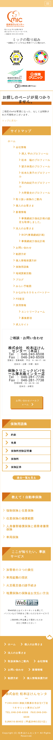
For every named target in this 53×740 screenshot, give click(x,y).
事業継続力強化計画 (33, 241)
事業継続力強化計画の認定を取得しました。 (34, 220)
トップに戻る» (10, 120)
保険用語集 (22, 266)
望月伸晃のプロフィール (35, 166)
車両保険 (12, 537)
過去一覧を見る (26, 477)
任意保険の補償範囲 (20, 518)
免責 (13, 442)
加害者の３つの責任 (20, 570)
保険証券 (16, 467)
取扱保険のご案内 (18, 661)
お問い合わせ (24, 247)
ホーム (12, 141)
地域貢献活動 (24, 273)
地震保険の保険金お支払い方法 (27, 593)
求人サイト (22, 324)
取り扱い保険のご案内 (29, 199)
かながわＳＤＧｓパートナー (33, 292)
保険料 (15, 458)
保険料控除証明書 (21, 450)
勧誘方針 (21, 254)
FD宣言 (20, 298)
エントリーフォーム (33, 311)
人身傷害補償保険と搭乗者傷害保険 (27, 527)
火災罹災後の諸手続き (21, 585)
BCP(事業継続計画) (33, 234)
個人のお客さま (25, 205)
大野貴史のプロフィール (35, 192)
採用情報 (21, 305)
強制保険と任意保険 (20, 510)
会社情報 (21, 147)
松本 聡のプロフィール (35, 160)
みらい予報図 (24, 286)
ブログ (20, 279)
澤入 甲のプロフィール (35, 153)
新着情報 (21, 212)
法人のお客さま (25, 228)
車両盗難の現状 (17, 577)
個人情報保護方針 (26, 260)
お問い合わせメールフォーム (27, 402)
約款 (13, 434)
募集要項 (26, 318)
